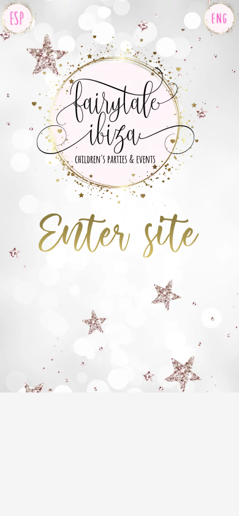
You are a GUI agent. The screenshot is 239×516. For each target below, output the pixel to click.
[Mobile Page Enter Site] (117, 221)
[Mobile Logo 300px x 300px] (117, 39)
